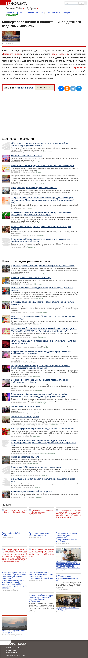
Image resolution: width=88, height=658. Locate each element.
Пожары (66, 12)
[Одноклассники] (67, 88)
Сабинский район (24, 87)
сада (54, 54)
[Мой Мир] (79, 88)
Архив (19, 12)
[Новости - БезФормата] (14, 3)
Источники (29, 12)
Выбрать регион (11, 652)
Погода (39, 12)
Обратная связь (11, 651)
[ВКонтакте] (61, 88)
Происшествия (53, 12)
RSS (23, 655)
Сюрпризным (79, 67)
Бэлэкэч (64, 54)
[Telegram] (73, 88)
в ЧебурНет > (12, 15)
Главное (10, 12)
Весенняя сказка (12, 54)
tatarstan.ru (9, 43)
